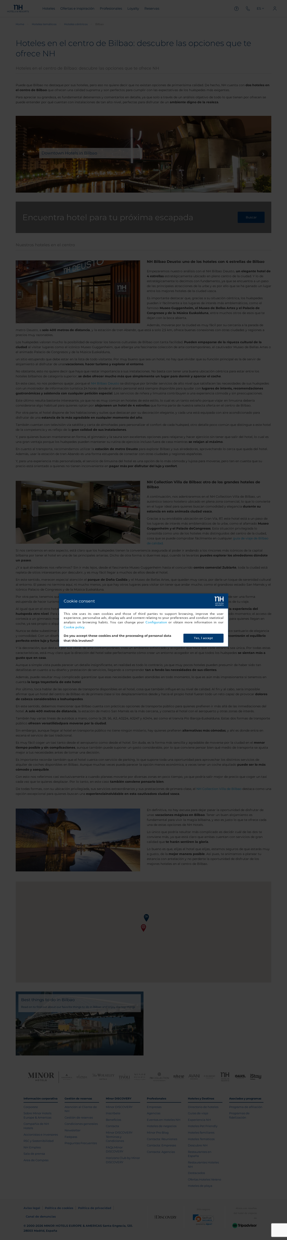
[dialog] (143, 620)
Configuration (156, 622)
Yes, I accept (203, 638)
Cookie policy (74, 627)
